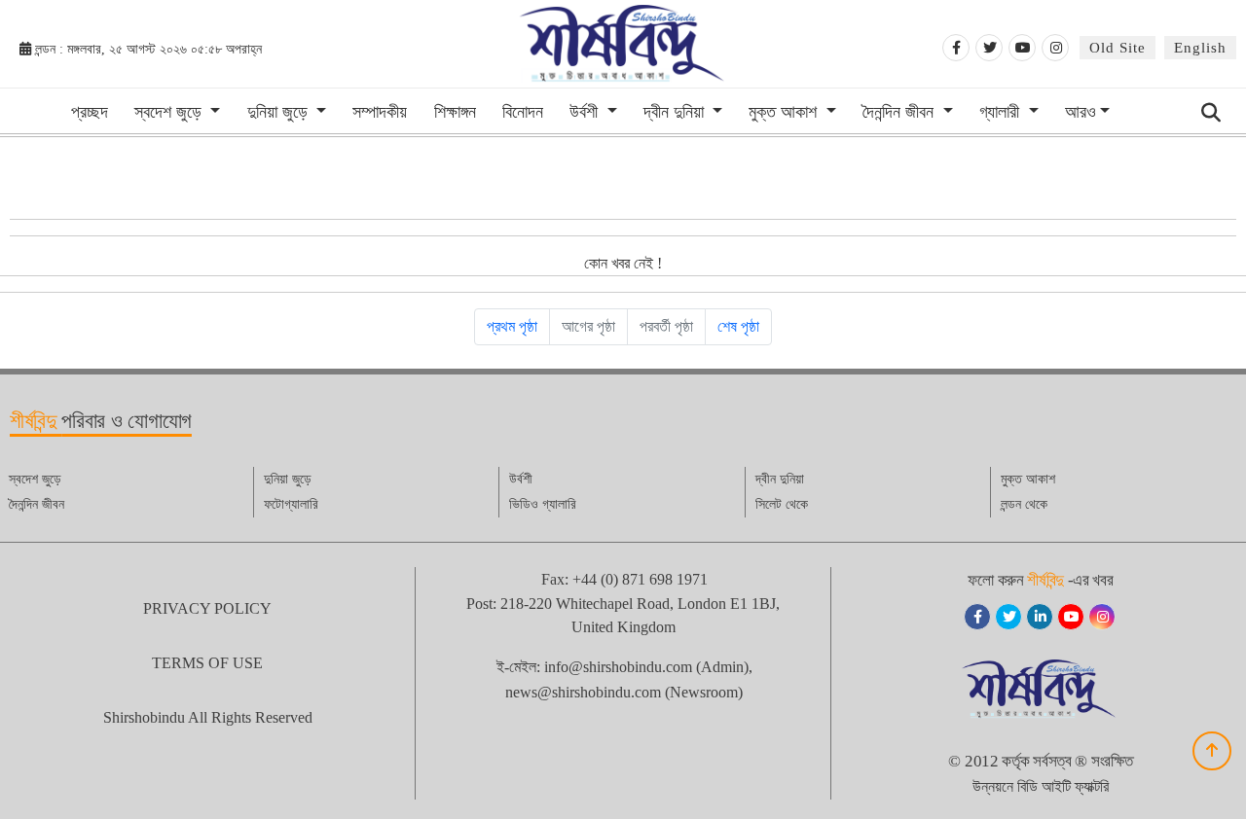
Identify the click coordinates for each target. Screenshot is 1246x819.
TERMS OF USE (207, 663)
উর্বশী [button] (586, 112)
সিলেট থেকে (781, 504)
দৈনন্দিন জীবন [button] (900, 112)
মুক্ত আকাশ (1028, 479)
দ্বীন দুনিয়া (779, 479)
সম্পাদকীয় (379, 112)
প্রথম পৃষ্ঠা (512, 326)
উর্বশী (520, 479)
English (1200, 47)
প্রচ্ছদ (89, 112)
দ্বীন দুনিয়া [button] (676, 112)
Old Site (1117, 47)
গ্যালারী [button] (1001, 112)
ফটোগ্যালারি (291, 504)
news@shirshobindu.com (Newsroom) (624, 692)
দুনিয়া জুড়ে (288, 479)
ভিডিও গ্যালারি (542, 504)
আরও (1080, 112)
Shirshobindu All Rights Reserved (207, 717)
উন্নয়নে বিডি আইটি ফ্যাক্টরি (1040, 786)
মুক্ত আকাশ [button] (785, 112)
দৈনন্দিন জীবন (36, 504)
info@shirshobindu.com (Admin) (646, 667)
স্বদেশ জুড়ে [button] (170, 112)
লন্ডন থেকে (1024, 504)
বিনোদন (522, 112)
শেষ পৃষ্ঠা (738, 326)
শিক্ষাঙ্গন (455, 112)
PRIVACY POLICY (207, 608)
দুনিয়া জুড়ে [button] (279, 112)
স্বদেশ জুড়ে (35, 479)
